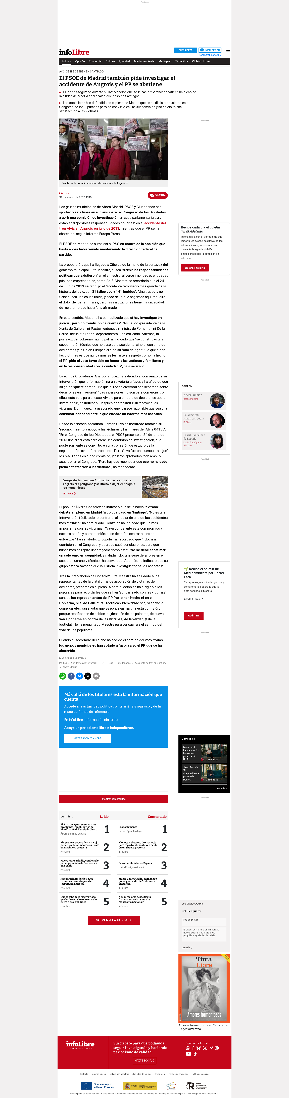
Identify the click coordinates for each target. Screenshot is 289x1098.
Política (66, 61)
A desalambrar (192, 395)
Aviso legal (160, 1074)
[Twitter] (205, 1048)
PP (102, 663)
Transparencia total (209, 55)
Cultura (110, 61)
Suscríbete (185, 50)
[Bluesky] (199, 1048)
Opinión (80, 61)
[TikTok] (195, 1054)
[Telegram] (211, 1048)
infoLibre (65, 851)
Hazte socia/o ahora (87, 738)
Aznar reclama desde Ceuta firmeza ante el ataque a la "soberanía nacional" (77, 881)
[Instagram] (217, 1048)
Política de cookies (201, 1074)
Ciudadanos (124, 663)
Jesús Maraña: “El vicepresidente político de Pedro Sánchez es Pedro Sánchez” (191, 773)
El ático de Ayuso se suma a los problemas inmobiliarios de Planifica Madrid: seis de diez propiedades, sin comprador (78, 828)
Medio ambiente (144, 61)
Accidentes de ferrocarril (84, 663)
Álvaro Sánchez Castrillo (73, 833)
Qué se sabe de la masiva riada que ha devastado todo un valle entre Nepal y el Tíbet (79, 899)
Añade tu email (193, 599)
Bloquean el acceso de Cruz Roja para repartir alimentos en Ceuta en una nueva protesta (80, 845)
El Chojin (187, 422)
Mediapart (165, 61)
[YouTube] (188, 1054)
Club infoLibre (201, 61)
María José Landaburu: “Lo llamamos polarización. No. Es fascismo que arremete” (191, 753)
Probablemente (128, 827)
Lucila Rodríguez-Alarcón (132, 867)
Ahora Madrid (70, 667)
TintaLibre (181, 61)
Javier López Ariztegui (130, 831)
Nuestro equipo (99, 1074)
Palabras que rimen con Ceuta (193, 416)
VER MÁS (221, 789)
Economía (95, 61)
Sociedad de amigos (142, 1074)
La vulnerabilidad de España (135, 863)
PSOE (111, 663)
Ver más (186, 948)
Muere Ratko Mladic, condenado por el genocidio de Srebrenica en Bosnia (80, 863)
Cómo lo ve (188, 738)
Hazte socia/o (144, 1060)
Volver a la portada (114, 920)
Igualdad (124, 61)
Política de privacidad (178, 1074)
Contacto (84, 1074)
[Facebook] (193, 1048)
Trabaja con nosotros (119, 1074)
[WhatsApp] (187, 1048)
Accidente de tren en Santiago (151, 663)
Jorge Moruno (190, 399)
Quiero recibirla (195, 267)
